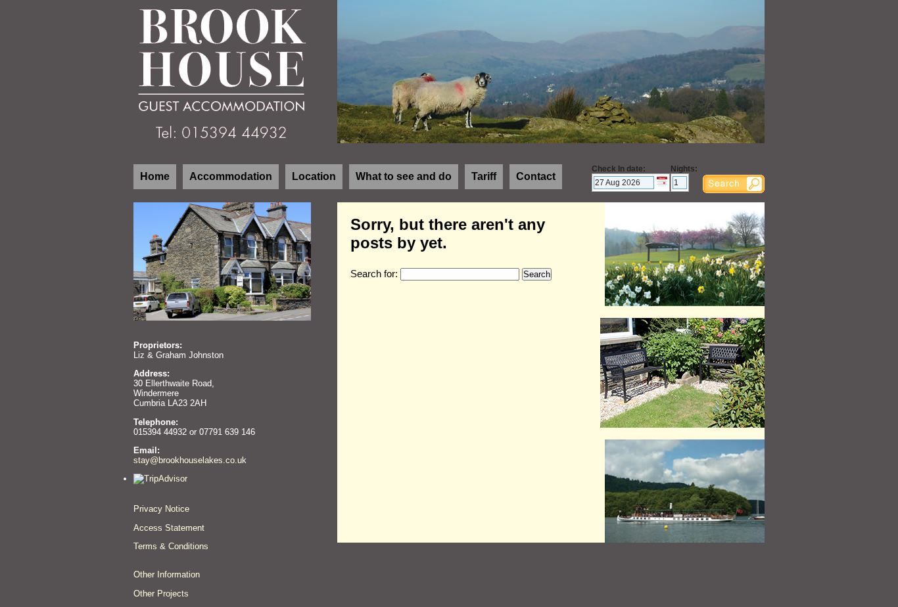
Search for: (374, 274)
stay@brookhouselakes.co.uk (190, 460)
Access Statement (168, 528)
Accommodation (230, 176)
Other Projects (161, 593)
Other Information (166, 574)
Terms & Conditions (170, 546)
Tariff (483, 176)
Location (314, 176)
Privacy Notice (161, 509)
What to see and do (404, 176)
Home (155, 176)
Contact (535, 176)
